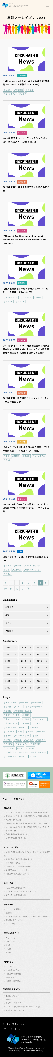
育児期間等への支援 (13, 820)
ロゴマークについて (13, 1003)
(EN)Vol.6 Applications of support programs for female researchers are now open (24, 239)
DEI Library (10, 924)
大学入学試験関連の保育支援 (16, 834)
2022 (23, 654)
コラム (37, 723)
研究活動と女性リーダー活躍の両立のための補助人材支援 (27, 816)
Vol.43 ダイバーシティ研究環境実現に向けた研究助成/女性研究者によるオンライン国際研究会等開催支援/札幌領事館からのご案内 (26, 349)
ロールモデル (11, 94)
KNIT (21, 748)
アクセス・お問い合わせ (15, 1010)
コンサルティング (33, 565)
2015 (39, 668)
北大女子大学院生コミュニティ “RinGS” (21, 891)
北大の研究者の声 (12, 970)
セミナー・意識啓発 (13, 909)
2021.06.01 (9, 392)
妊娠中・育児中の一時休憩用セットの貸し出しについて (26, 823)
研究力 (8, 565)
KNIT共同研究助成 (13, 863)
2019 (23, 661)
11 (11, 589)
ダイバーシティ (12, 297)
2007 (23, 688)
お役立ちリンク (11, 977)
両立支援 (36, 744)
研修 (7, 570)
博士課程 (19, 90)
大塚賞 (23, 94)
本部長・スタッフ (12, 996)
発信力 (8, 574)
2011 (7, 681)
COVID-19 (10, 748)
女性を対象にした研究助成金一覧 (18, 866)
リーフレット (11, 941)
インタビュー (11, 727)
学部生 (8, 711)
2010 (23, 681)
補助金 (39, 297)
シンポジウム (11, 752)
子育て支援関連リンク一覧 (16, 838)
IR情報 (8, 952)
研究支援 (24, 702)
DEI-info (21, 133)
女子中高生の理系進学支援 (16, 895)
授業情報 (9, 913)
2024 (39, 647)
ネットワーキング (12, 719)
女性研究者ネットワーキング (16, 870)
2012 (39, 674)
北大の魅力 (10, 966)
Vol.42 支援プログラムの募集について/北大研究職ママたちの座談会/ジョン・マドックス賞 (26, 507)
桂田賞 (27, 715)
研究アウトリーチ (33, 570)
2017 (7, 668)
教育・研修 (8, 904)
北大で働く (8, 962)
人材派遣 (29, 740)
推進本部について (11, 989)
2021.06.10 (9, 132)
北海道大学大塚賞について (16, 888)
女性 (7, 456)
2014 (7, 674)
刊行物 (8, 949)
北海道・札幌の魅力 (13, 981)
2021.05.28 (9, 441)
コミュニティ (23, 744)
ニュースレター (41, 719)
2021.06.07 (9, 283)
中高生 (8, 736)
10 (5, 589)
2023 (7, 654)
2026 (7, 647)
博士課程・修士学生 (23, 711)
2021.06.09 (9, 181)
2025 (23, 647)
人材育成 (17, 570)
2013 (23, 674)
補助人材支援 (11, 702)
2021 (39, 654)
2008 (7, 688)
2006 (39, 688)
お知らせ (22, 182)
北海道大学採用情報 (13, 974)
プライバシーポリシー (13, 1029)
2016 (23, 668)
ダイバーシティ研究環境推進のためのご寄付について (26, 1007)
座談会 (30, 90)
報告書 (8, 945)
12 (17, 589)
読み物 (8, 707)
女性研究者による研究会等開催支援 (19, 859)
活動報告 (22, 75)
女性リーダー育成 (12, 715)
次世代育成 (8, 883)
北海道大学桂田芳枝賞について (17, 874)
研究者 (8, 90)
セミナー (21, 301)
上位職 (27, 719)
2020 (7, 661)
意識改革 (9, 301)
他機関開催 (37, 702)
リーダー (34, 727)
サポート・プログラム (13, 799)
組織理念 (9, 999)
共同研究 (26, 723)
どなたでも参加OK (35, 707)
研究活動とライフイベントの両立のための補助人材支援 (26, 812)
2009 (39, 681)
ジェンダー (27, 297)
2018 (39, 661)
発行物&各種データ (12, 933)
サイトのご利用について (14, 1024)
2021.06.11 (9, 75)
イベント (22, 442)
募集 (20, 551)
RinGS (31, 748)
